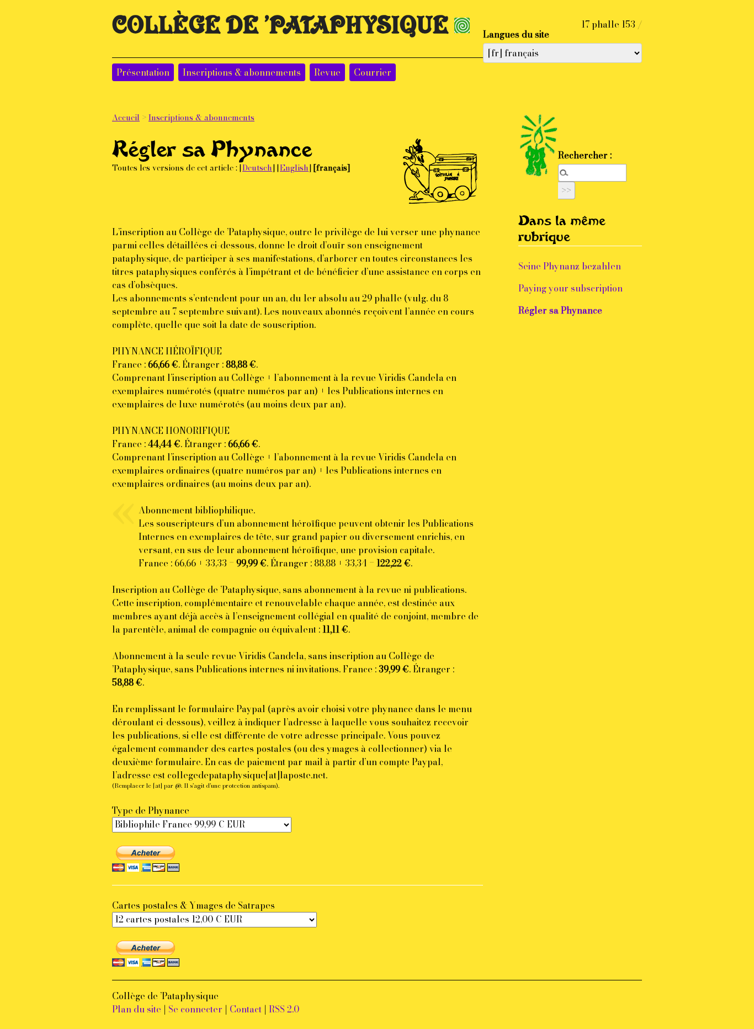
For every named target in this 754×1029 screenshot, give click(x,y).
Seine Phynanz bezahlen (569, 266)
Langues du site (516, 34)
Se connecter (195, 1009)
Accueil (126, 118)
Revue (327, 72)
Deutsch (257, 168)
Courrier (372, 72)
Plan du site (136, 1009)
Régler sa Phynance (560, 310)
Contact (246, 1009)
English (294, 168)
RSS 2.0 (284, 1009)
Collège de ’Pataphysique (280, 30)
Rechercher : (585, 155)
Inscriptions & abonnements (242, 72)
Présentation (142, 72)
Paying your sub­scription (570, 288)
